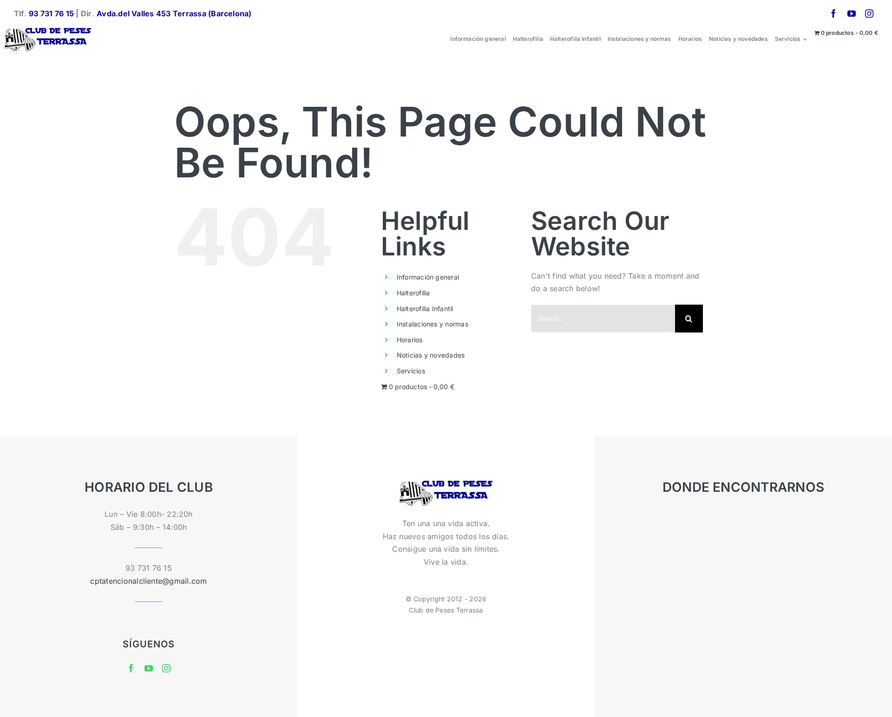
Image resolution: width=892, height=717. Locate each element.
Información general (428, 277)
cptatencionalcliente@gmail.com (148, 581)
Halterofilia (413, 293)
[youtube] (851, 13)
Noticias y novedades (431, 355)
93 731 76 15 (51, 13)
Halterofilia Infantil (425, 309)
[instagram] (869, 13)
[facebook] (833, 13)
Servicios (411, 371)
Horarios (410, 340)
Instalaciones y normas (432, 324)
